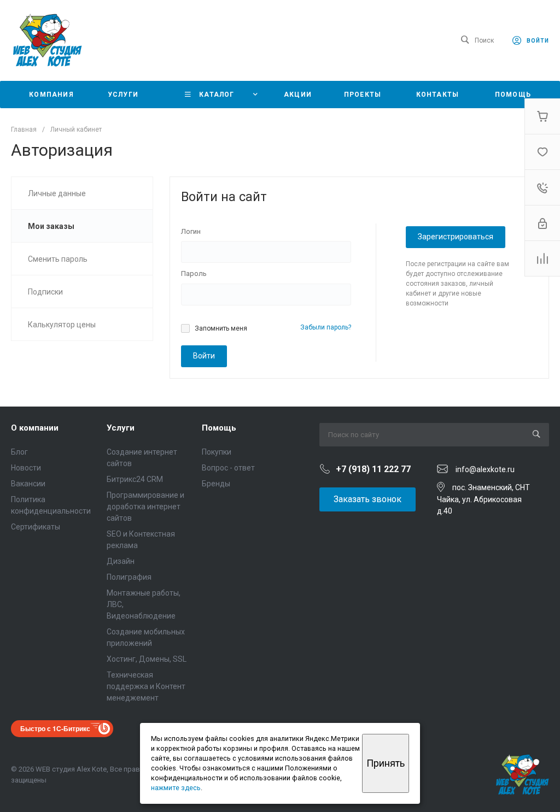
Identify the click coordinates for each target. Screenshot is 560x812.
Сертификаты (35, 526)
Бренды (216, 483)
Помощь (219, 428)
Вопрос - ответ (228, 467)
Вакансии (28, 483)
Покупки (216, 452)
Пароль (194, 273)
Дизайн (121, 561)
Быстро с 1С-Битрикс (55, 728)
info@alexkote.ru (485, 469)
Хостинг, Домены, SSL (146, 659)
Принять (385, 763)
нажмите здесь (176, 788)
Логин (191, 231)
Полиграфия (129, 577)
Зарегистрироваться (455, 236)
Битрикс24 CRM (135, 479)
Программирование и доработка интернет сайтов (145, 506)
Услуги (121, 428)
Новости (26, 467)
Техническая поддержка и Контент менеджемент (146, 686)
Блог (19, 452)
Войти (204, 355)
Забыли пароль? (325, 327)
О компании (35, 428)
